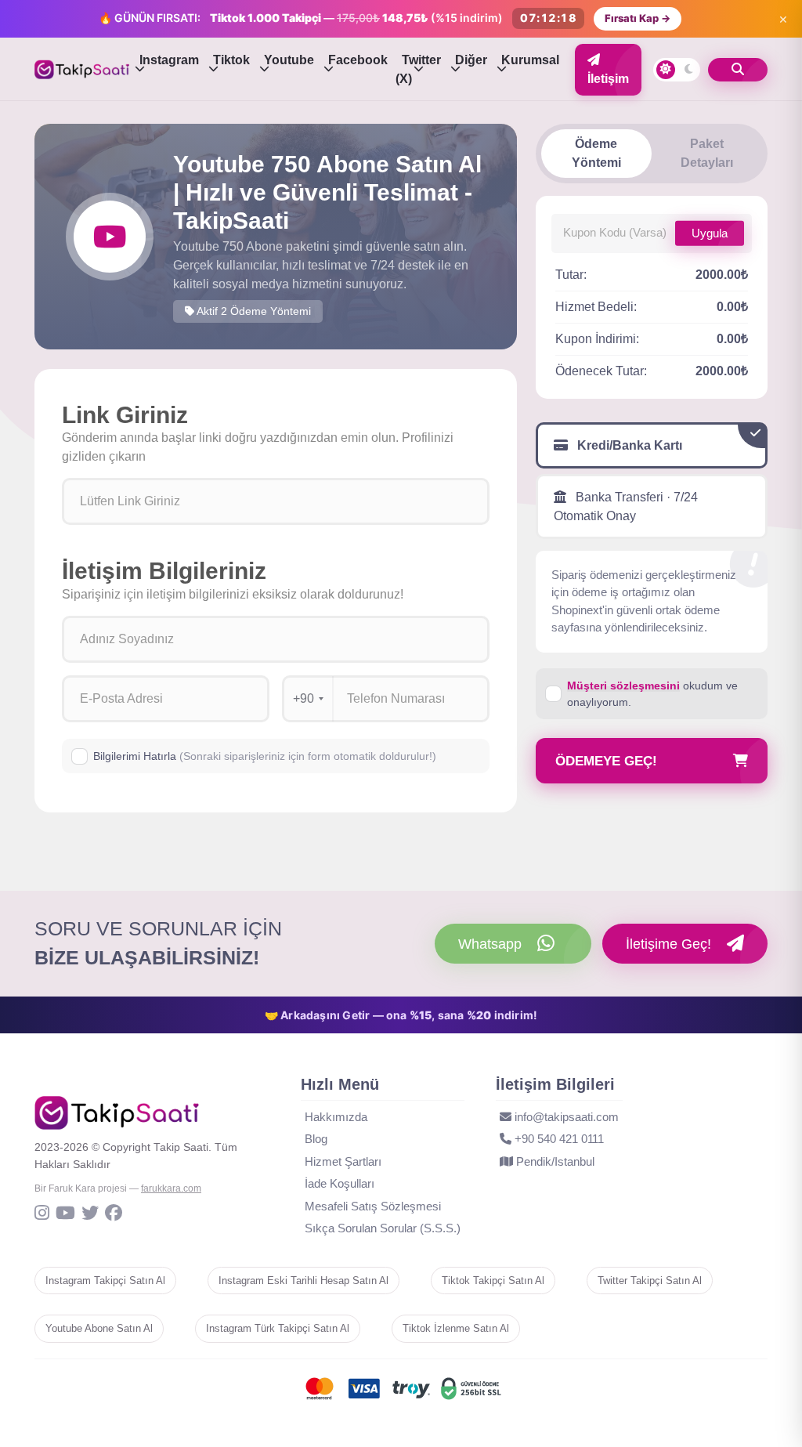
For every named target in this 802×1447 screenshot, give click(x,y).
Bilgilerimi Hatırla (264, 756)
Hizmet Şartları (343, 1161)
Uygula (710, 232)
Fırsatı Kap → (637, 18)
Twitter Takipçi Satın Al (650, 1280)
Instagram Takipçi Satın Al (105, 1280)
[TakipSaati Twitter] (90, 1214)
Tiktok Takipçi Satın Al (493, 1280)
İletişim (608, 78)
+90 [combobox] (303, 698)
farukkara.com (171, 1188)
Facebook (358, 60)
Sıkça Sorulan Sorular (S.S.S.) (383, 1228)
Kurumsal (530, 60)
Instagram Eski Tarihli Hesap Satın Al (303, 1280)
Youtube (289, 60)
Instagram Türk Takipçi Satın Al (277, 1328)
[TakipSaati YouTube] (65, 1214)
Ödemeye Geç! (606, 761)
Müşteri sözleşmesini (623, 685)
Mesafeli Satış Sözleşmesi (373, 1206)
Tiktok (231, 60)
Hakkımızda (336, 1116)
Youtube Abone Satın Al (99, 1328)
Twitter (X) (418, 69)
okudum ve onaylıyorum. (652, 693)
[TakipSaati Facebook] (113, 1214)
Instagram (169, 60)
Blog (316, 1138)
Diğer (471, 60)
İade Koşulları (339, 1183)
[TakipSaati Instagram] (41, 1214)
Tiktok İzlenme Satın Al (456, 1328)
